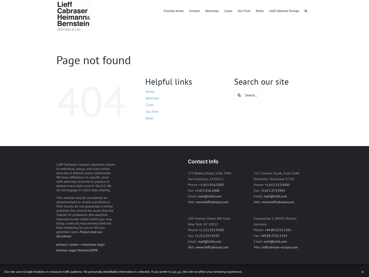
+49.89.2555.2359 (274, 235)
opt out (176, 271)
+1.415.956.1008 (207, 190)
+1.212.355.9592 (207, 235)
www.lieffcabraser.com (212, 202)
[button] (306, 10)
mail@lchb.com (209, 196)
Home (150, 91)
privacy (61, 244)
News (150, 118)
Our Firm (152, 111)
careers (74, 244)
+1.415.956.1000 (211, 185)
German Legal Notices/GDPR (77, 250)
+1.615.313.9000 (277, 185)
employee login (93, 244)
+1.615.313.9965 (273, 190)
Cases (150, 105)
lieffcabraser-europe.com (280, 247)
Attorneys (152, 98)
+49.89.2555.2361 (278, 230)
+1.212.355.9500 (211, 230)
